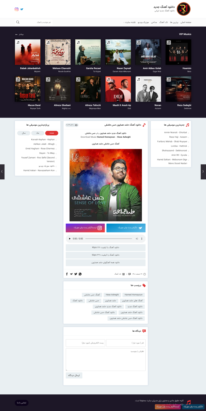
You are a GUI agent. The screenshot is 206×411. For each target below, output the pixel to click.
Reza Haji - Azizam (178, 137)
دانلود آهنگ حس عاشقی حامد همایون (126, 318)
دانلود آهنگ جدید (118, 133)
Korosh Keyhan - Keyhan (43, 139)
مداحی (154, 22)
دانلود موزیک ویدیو (47, 166)
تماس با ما (21, 403)
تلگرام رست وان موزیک (127, 227)
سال (24, 133)
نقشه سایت (130, 22)
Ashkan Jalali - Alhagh (44, 144)
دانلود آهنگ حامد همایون (132, 312)
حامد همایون (105, 133)
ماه (37, 133)
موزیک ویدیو (143, 22)
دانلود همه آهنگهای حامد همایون (106, 262)
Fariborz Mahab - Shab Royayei (172, 141)
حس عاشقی (94, 300)
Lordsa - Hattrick (179, 146)
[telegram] (22, 9)
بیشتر (21, 34)
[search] (18, 22)
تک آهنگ (163, 22)
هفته (52, 133)
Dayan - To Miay (47, 153)
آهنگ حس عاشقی (92, 295)
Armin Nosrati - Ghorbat (175, 132)
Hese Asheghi (112, 295)
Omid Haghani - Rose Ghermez (40, 148)
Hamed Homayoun (106, 137)
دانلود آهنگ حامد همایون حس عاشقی (123, 125)
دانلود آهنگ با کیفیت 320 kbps (105, 255)
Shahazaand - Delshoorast (174, 150)
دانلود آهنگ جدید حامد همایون (108, 306)
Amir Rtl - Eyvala (179, 155)
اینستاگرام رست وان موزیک (85, 227)
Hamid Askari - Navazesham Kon (39, 170)
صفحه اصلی (186, 22)
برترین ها (174, 22)
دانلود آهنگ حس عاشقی (104, 312)
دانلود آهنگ (78, 300)
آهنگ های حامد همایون (132, 300)
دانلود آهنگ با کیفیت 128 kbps (105, 247)
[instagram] (16, 9)
